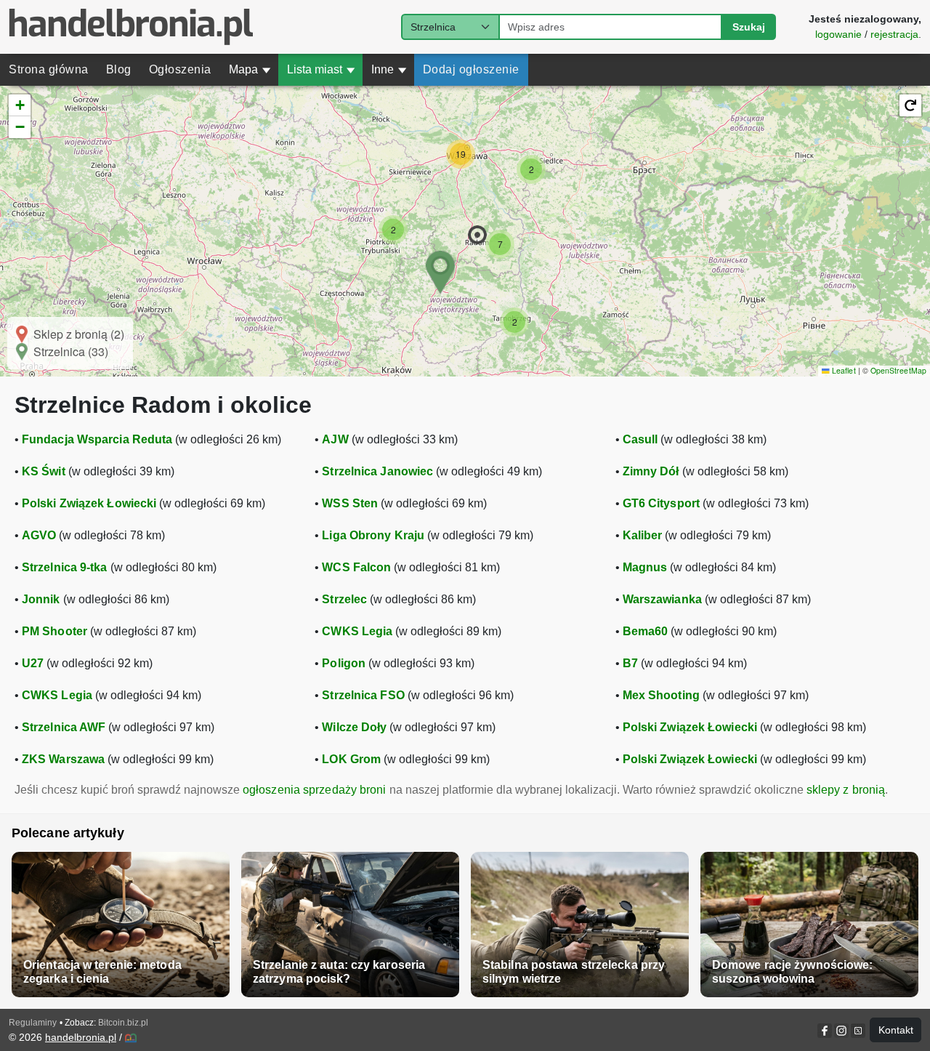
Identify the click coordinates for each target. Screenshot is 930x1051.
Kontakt (895, 1030)
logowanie (838, 34)
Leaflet (842, 370)
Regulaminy (33, 1023)
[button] (477, 234)
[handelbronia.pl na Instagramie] (841, 1030)
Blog (119, 69)
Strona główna (49, 69)
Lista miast (321, 69)
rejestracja (894, 34)
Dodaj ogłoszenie (471, 69)
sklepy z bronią (846, 790)
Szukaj (748, 27)
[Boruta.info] (131, 1038)
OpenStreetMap (898, 370)
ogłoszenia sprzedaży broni (315, 790)
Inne (389, 69)
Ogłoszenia (180, 69)
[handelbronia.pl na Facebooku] (825, 1030)
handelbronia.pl (80, 1037)
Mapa (250, 69)
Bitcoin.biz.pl (123, 1023)
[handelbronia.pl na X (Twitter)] (857, 1030)
